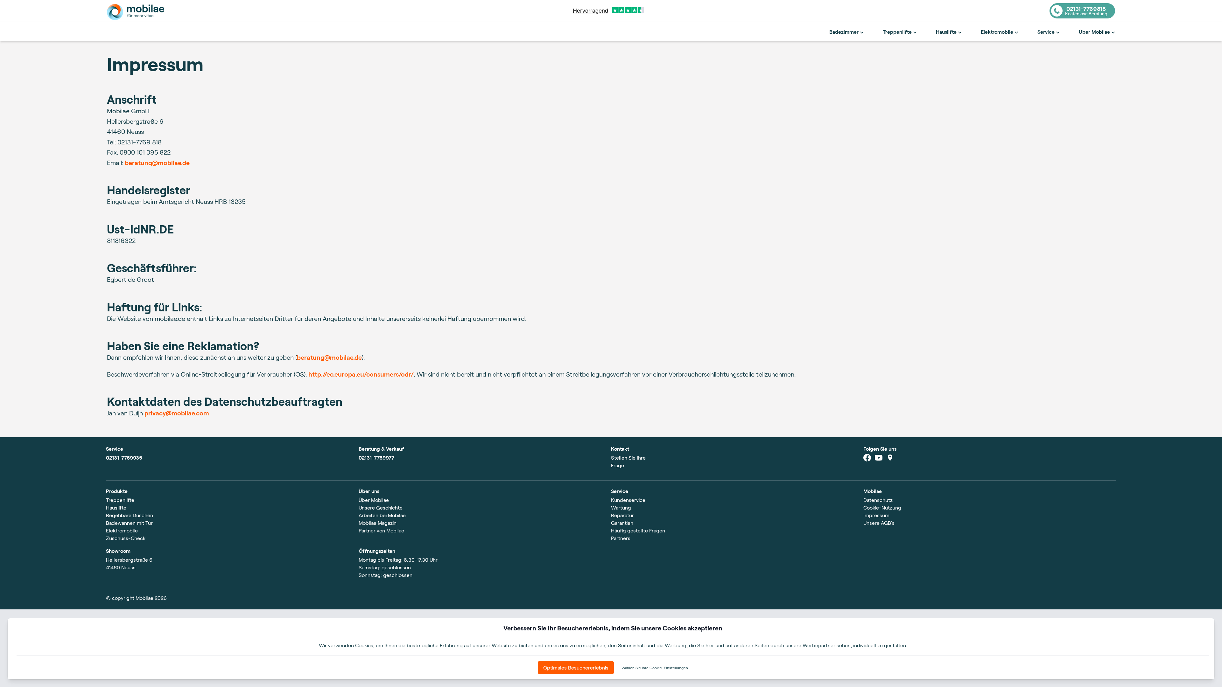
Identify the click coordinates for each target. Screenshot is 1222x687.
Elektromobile (997, 32)
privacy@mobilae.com (176, 413)
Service (1046, 32)
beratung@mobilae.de (157, 162)
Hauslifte (946, 32)
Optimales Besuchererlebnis (575, 667)
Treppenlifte (897, 32)
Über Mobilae (1094, 32)
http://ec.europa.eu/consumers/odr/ (361, 374)
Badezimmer (844, 32)
